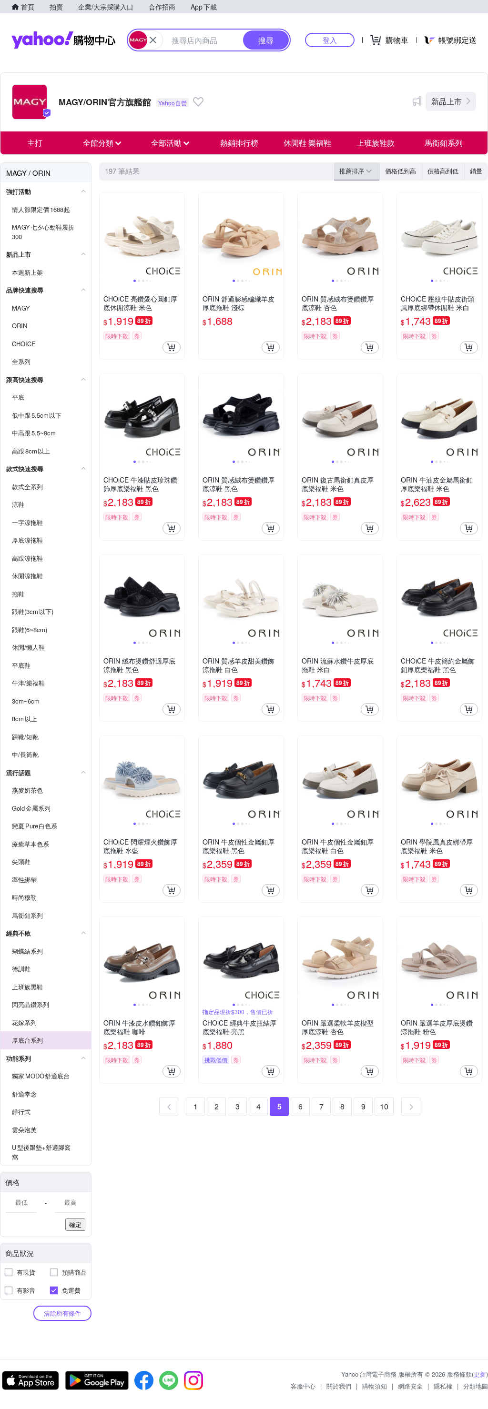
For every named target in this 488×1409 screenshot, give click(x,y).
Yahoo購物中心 (63, 40)
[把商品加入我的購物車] (172, 347)
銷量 (476, 170)
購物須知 (374, 1385)
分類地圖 (475, 1385)
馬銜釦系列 (444, 142)
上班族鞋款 (375, 142)
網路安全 (410, 1385)
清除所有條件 (62, 1313)
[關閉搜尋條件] (153, 40)
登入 (330, 40)
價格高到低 (442, 170)
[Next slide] (178, 235)
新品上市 (446, 101)
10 (384, 1106)
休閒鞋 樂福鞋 (307, 142)
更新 (480, 1374)
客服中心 (303, 1385)
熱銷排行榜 (239, 142)
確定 (75, 1224)
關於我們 (338, 1385)
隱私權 (443, 1385)
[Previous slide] (106, 235)
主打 (34, 142)
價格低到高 (400, 170)
